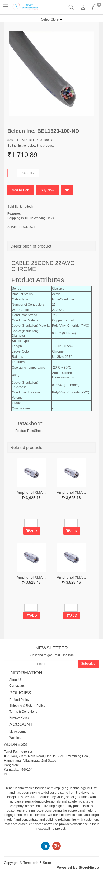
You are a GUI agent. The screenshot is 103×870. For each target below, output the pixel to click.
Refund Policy (19, 700)
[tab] (72, 7)
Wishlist (14, 737)
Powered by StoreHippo (78, 867)
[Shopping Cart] (95, 8)
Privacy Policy (19, 717)
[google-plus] (56, 846)
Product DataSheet (29, 431)
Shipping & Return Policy (27, 705)
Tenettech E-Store (37, 863)
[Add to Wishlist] (67, 190)
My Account (17, 732)
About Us (15, 680)
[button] (51, 19)
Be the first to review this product (30, 146)
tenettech (26, 206)
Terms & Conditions (23, 711)
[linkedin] (45, 846)
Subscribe (88, 664)
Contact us (17, 685)
